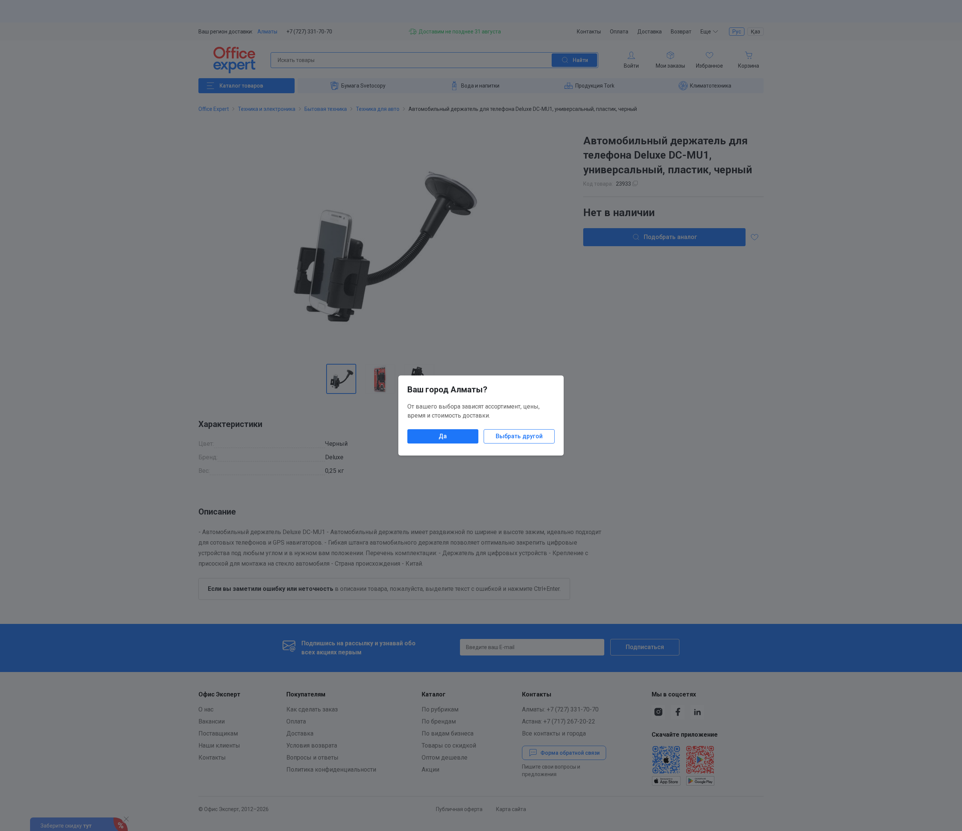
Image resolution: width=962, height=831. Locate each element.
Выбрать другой (519, 436)
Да (443, 436)
